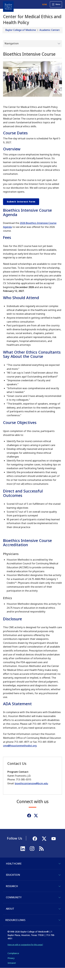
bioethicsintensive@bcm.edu (31, 783)
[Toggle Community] (59, 897)
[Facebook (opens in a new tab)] (29, 815)
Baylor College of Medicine (20, 30)
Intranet (12, 962)
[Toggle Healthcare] (59, 863)
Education (13, 874)
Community (13, 897)
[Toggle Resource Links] (59, 920)
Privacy (11, 958)
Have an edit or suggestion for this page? (25, 944)
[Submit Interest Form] (32, 79)
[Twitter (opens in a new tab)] (36, 815)
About (10, 908)
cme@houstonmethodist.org (20, 745)
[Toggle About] (59, 908)
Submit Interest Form (21, 201)
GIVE (44, 4)
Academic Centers (49, 30)
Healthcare (13, 863)
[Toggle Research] (59, 886)
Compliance (13, 953)
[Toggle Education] (59, 875)
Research (12, 886)
